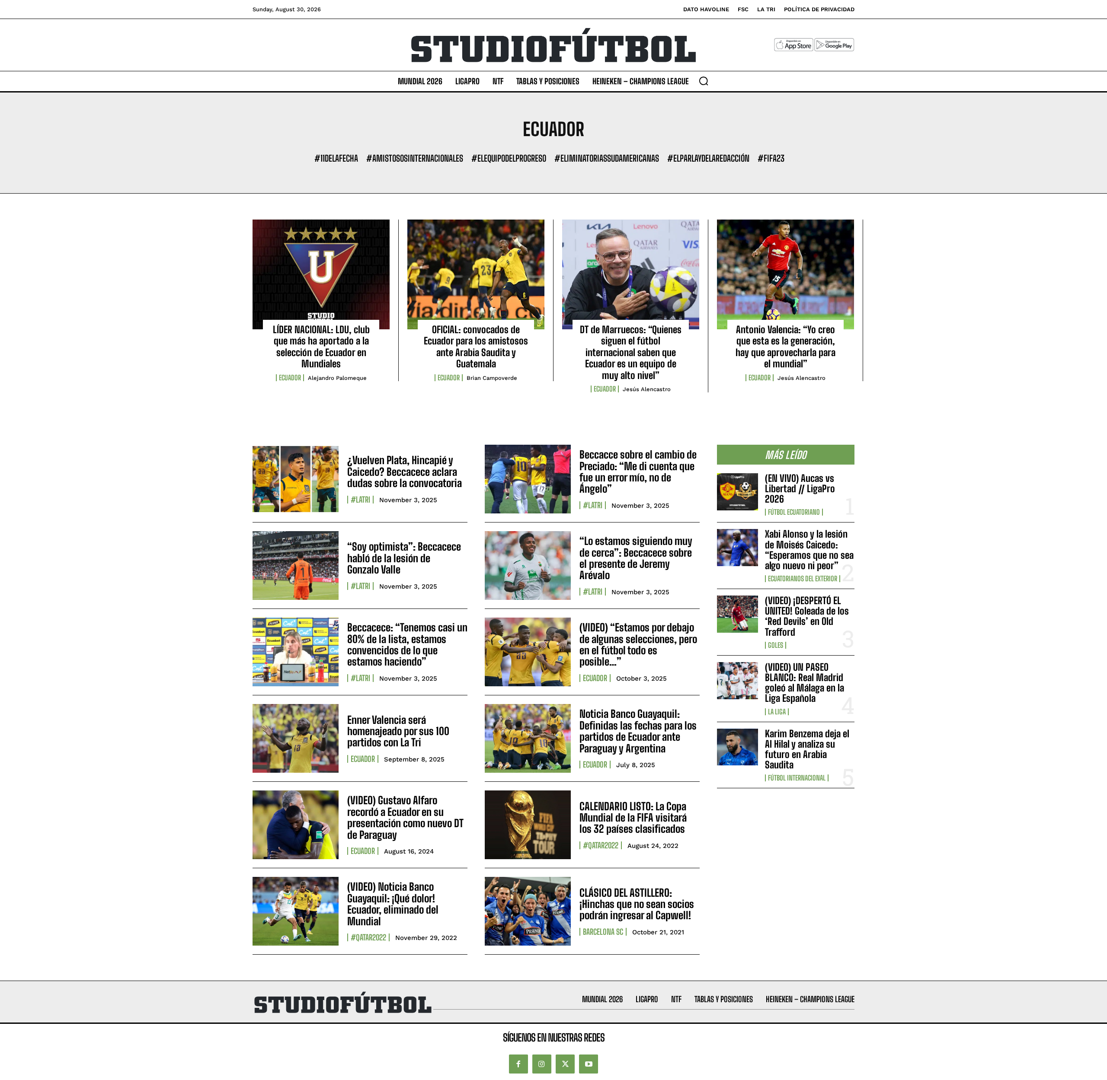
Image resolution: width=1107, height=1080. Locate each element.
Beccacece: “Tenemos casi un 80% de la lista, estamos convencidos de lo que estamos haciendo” (407, 644)
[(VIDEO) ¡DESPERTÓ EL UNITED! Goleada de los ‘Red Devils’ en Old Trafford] (737, 614)
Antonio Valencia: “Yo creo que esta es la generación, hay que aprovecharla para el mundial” (785, 347)
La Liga (777, 711)
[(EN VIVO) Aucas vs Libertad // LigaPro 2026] (737, 491)
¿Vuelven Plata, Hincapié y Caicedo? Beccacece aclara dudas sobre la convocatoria (404, 471)
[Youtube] (588, 1064)
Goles (775, 645)
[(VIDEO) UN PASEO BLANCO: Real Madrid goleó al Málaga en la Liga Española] (737, 680)
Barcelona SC (603, 932)
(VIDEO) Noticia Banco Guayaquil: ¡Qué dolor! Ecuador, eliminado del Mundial (392, 903)
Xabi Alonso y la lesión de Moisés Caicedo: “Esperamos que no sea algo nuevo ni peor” (809, 549)
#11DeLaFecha (336, 158)
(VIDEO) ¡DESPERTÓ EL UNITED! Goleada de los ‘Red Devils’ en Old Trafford (807, 616)
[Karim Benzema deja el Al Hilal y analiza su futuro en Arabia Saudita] (737, 747)
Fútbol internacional (796, 777)
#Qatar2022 (600, 845)
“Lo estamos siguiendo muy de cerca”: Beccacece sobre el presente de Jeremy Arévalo (635, 558)
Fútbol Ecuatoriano (794, 512)
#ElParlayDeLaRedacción (708, 158)
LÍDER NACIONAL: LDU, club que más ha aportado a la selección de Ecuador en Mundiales (321, 347)
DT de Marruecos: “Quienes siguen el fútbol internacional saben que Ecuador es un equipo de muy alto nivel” (630, 352)
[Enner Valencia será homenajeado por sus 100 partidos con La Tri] (296, 738)
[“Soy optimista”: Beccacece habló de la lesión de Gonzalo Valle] (296, 565)
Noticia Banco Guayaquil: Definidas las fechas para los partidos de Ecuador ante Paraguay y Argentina (638, 730)
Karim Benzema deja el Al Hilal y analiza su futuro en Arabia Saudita (807, 749)
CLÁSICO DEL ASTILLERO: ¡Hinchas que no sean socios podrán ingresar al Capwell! (636, 904)
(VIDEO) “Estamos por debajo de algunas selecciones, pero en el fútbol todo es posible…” (638, 644)
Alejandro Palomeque (337, 378)
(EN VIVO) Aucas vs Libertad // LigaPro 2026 (800, 488)
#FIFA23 (771, 158)
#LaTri (360, 499)
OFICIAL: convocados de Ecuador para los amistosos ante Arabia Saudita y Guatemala (476, 347)
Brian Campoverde (492, 378)
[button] (703, 80)
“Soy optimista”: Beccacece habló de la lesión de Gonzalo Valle (404, 558)
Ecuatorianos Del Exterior (802, 578)
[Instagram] (541, 1064)
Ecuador (290, 377)
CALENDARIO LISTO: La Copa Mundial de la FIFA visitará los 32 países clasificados (633, 817)
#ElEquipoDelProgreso (508, 158)
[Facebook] (518, 1064)
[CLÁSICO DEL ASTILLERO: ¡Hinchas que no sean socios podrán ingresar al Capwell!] (528, 911)
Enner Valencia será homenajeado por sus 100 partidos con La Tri (398, 731)
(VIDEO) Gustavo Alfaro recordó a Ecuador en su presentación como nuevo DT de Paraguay (405, 817)
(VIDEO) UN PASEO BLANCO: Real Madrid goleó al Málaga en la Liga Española (804, 682)
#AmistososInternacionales (414, 158)
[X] (565, 1064)
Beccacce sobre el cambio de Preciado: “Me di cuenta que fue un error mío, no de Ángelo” (638, 471)
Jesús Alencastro (647, 389)
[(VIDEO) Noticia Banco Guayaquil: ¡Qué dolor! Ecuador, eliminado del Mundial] (296, 911)
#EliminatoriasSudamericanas (606, 158)
